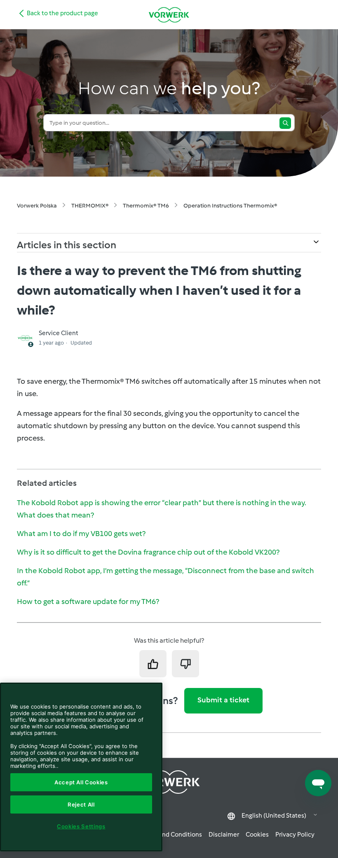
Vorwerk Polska (37, 205)
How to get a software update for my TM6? (88, 601)
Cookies (257, 834)
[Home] (169, 14)
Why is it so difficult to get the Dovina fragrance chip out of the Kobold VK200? (148, 552)
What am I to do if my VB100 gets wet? (81, 533)
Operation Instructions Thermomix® (230, 205)
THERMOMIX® (89, 205)
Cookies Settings (81, 826)
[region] (81, 767)
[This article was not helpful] (185, 663)
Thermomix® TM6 (146, 205)
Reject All (81, 804)
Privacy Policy (295, 834)
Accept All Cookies (81, 782)
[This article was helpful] (153, 663)
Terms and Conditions (171, 834)
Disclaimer (224, 834)
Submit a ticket (223, 699)
